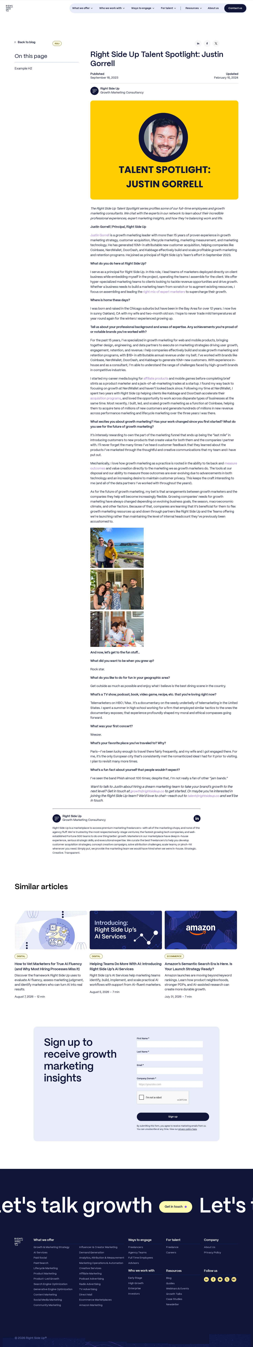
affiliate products (156, 378)
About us (213, 8)
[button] (82, 8)
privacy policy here (187, 1129)
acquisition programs (105, 398)
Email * (140, 1065)
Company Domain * (146, 1079)
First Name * (143, 1039)
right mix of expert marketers (164, 292)
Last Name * (143, 1052)
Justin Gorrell (99, 235)
